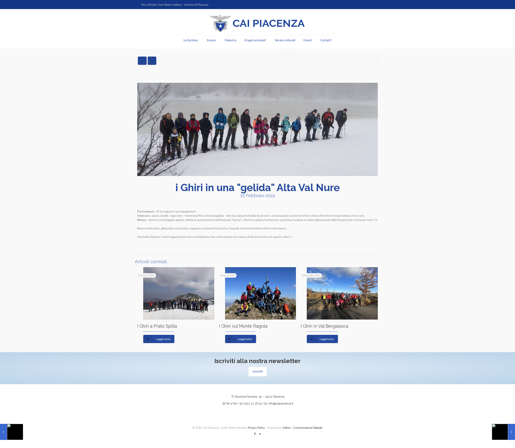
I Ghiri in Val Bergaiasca (324, 326)
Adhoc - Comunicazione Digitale (302, 427)
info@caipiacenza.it (281, 403)
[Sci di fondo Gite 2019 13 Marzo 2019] (503, 432)
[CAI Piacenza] (257, 23)
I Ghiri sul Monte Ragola (243, 326)
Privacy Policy (256, 427)
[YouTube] (260, 434)
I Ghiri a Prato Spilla (157, 326)
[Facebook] (255, 434)
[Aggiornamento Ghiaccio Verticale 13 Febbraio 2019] (11, 432)
